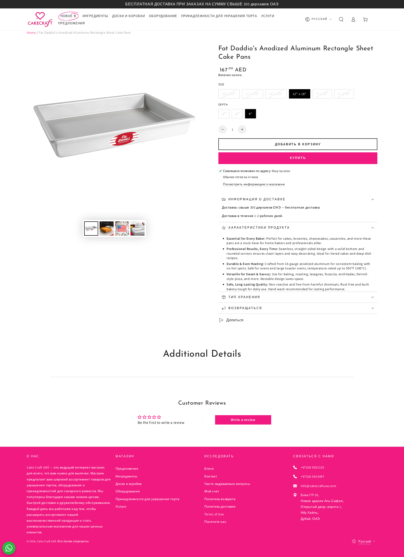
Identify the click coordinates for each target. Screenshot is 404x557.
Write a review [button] (243, 419)
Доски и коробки (128, 484)
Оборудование (127, 491)
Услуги (120, 506)
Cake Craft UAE (46, 541)
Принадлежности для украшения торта (147, 499)
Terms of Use (214, 514)
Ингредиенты (126, 476)
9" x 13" (344, 94)
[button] (341, 19)
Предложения (126, 468)
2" (224, 114)
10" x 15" (229, 94)
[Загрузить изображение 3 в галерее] (122, 228)
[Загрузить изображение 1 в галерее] (91, 228)
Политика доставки (219, 506)
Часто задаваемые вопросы (227, 484)
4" (250, 114)
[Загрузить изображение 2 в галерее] (107, 228)
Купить (298, 158)
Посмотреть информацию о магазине (254, 184)
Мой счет (211, 491)
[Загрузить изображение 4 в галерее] (137, 228)
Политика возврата (219, 499)
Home (31, 32)
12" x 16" (276, 94)
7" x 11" (322, 94)
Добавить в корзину (298, 144)
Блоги (209, 468)
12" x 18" (300, 94)
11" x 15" (252, 94)
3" (237, 114)
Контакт (210, 476)
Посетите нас (215, 522)
